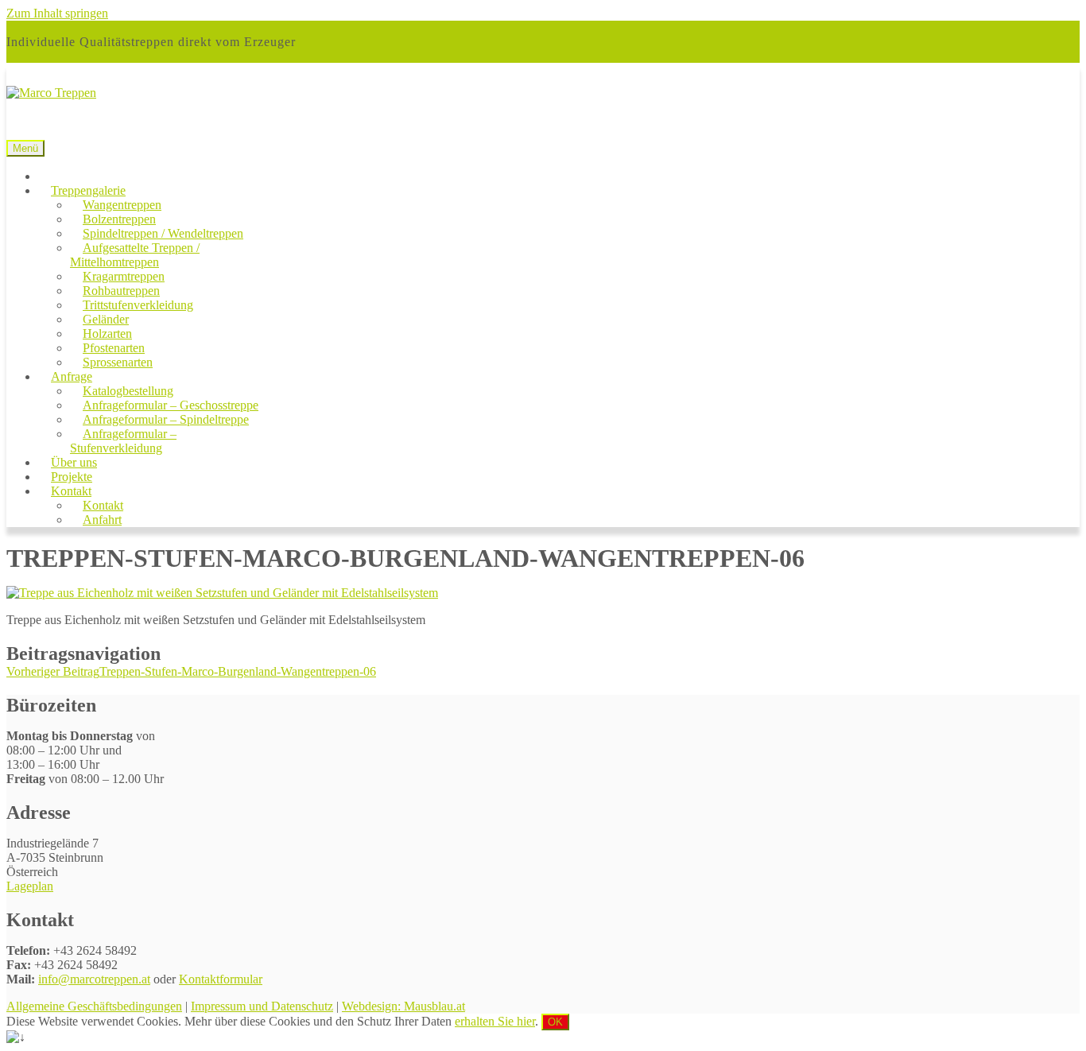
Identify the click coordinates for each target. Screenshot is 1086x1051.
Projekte (71, 476)
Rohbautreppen (121, 290)
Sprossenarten (118, 362)
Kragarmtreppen (124, 276)
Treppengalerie (88, 190)
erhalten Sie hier (495, 1021)
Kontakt (71, 491)
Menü (25, 148)
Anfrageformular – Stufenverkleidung (123, 441)
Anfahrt (102, 519)
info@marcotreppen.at (94, 979)
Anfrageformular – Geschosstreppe (170, 405)
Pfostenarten (114, 348)
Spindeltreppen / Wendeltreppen (163, 233)
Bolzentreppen (119, 219)
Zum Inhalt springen (57, 13)
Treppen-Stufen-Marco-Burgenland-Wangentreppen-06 (191, 671)
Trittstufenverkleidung (138, 305)
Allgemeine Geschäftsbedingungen (94, 1006)
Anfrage (71, 376)
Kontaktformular (220, 979)
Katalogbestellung (128, 391)
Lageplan (29, 886)
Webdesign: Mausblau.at (403, 1006)
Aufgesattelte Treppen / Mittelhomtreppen (135, 255)
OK (555, 1022)
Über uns (74, 462)
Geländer (106, 319)
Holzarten (107, 333)
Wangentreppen (122, 204)
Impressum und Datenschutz (262, 1006)
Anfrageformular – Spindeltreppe (166, 419)
